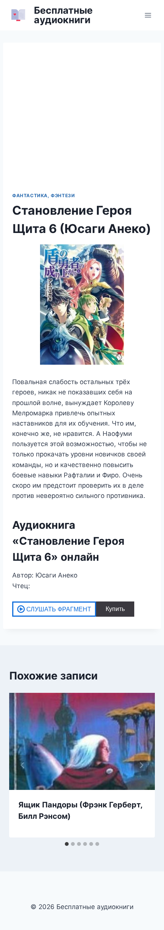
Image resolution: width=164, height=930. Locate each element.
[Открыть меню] (148, 15)
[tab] (67, 844)
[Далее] (141, 765)
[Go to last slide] (23, 765)
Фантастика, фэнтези (43, 195)
